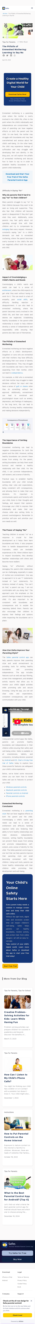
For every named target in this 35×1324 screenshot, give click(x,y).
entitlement (6, 290)
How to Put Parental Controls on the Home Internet (16, 1137)
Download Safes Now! (17, 94)
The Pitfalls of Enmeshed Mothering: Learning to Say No (14, 49)
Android (8, 760)
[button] (3, 55)
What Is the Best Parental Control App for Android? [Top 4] (17, 1196)
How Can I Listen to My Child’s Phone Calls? (15, 1078)
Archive (5, 13)
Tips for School (24, 991)
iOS (15, 760)
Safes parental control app (17, 657)
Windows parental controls (16, 787)
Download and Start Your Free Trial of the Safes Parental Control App (17, 177)
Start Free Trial (10, 966)
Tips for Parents (8, 42)
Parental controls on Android (17, 793)
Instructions (9, 1112)
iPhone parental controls (15, 796)
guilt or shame (22, 386)
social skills (22, 299)
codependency (17, 373)
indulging (5, 229)
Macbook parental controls (16, 790)
